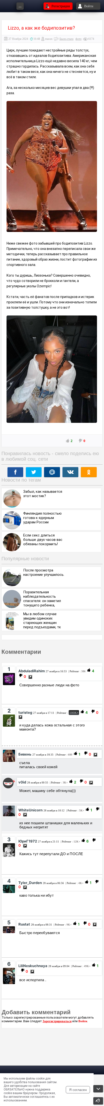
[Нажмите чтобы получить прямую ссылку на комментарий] (30, 677)
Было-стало (66, 39)
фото (78, 39)
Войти (82, 1021)
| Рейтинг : (77, 671)
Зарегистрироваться (57, 1021)
